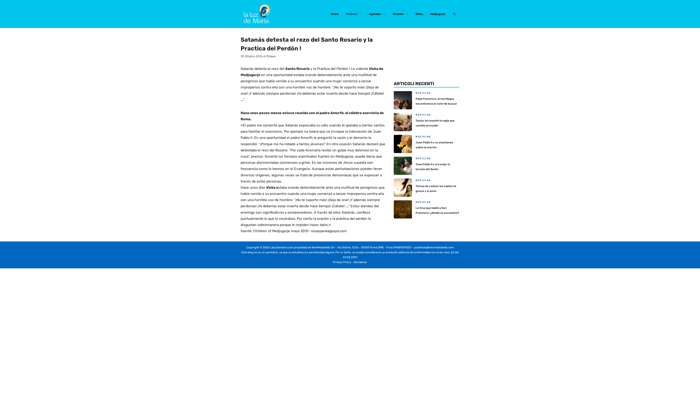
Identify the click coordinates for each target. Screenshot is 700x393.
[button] (454, 14)
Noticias (351, 14)
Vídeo (419, 14)
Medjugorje (438, 14)
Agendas (375, 14)
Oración (398, 14)
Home (335, 14)
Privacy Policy (342, 262)
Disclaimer (360, 262)
